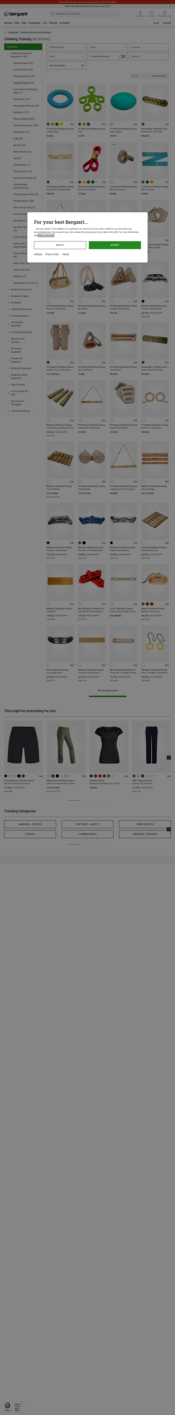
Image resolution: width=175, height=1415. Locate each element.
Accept (115, 245)
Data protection (46, 235)
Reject (60, 245)
